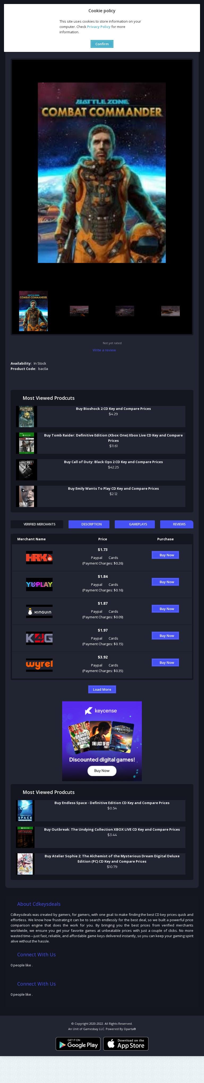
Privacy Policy (98, 26)
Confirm (102, 44)
